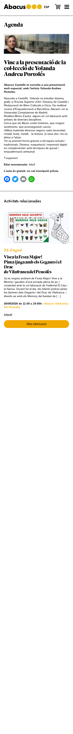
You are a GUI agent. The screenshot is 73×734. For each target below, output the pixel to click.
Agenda (13, 25)
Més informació (36, 324)
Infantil (8, 314)
